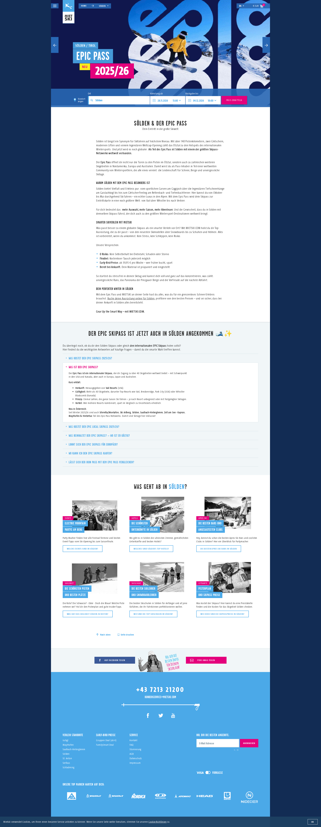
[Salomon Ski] (160, 797)
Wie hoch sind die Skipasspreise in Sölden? (222, 614)
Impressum (135, 762)
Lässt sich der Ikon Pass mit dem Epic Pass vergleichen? (101, 462)
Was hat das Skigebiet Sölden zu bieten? (88, 614)
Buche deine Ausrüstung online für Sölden (131, 298)
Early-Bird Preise (105, 735)
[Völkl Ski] (116, 797)
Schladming (68, 767)
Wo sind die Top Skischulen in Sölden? (153, 614)
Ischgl (65, 740)
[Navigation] (55, 5)
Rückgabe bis (192, 93)
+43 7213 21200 (160, 689)
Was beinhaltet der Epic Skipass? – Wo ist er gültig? (99, 435)
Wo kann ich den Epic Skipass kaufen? (90, 453)
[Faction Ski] (93, 797)
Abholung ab (156, 93)
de (240, 5)
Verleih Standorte (73, 735)
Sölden (102, 6)
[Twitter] (160, 716)
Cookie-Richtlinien (157, 821)
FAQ (131, 744)
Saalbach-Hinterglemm (74, 749)
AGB (132, 753)
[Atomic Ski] (182, 797)
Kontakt (133, 740)
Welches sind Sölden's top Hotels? (151, 548)
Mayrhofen (68, 744)
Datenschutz (136, 758)
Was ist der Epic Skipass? (83, 367)
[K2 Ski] (71, 797)
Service (134, 735)
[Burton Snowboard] (227, 797)
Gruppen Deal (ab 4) (106, 740)
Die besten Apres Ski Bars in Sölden (218, 548)
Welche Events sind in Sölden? (82, 548)
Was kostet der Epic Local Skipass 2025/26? (94, 426)
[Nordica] (138, 797)
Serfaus (66, 762)
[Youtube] (173, 716)
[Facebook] (148, 716)
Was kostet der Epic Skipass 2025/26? (90, 358)
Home (83, 5)
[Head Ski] (205, 797)
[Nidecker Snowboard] (249, 799)
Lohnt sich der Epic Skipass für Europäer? (93, 444)
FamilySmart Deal (105, 744)
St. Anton (67, 758)
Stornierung (135, 749)
